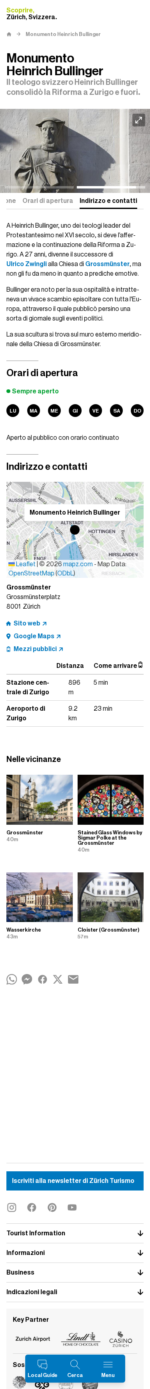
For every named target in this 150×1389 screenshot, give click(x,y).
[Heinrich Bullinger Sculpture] (75, 151)
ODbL (65, 573)
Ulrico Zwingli (26, 264)
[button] (75, 530)
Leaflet (25, 564)
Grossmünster (107, 264)
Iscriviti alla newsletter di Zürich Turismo (73, 1181)
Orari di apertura (47, 201)
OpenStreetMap (31, 573)
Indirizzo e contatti (108, 201)
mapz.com (78, 564)
